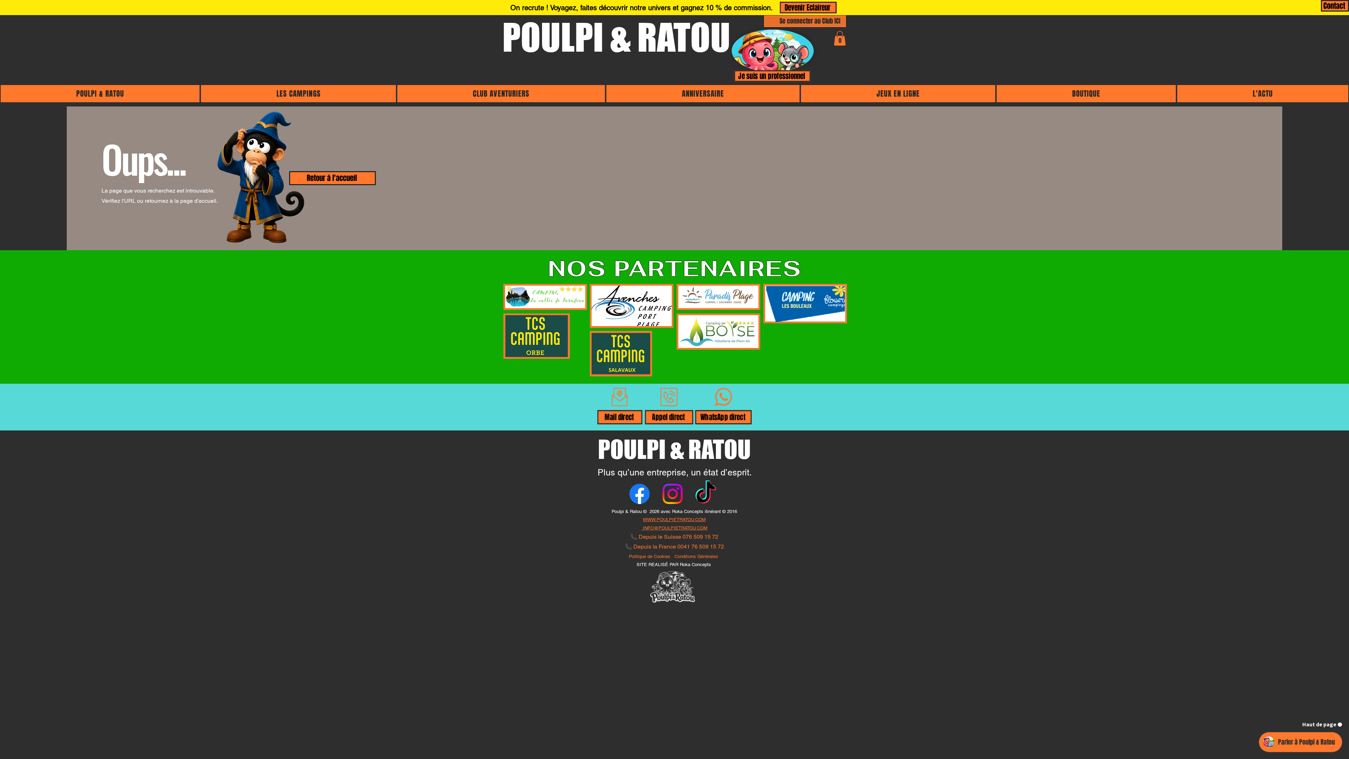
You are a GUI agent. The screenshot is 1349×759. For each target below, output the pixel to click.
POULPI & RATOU (616, 37)
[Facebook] (639, 493)
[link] (840, 38)
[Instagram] (672, 493)
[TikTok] (705, 493)
